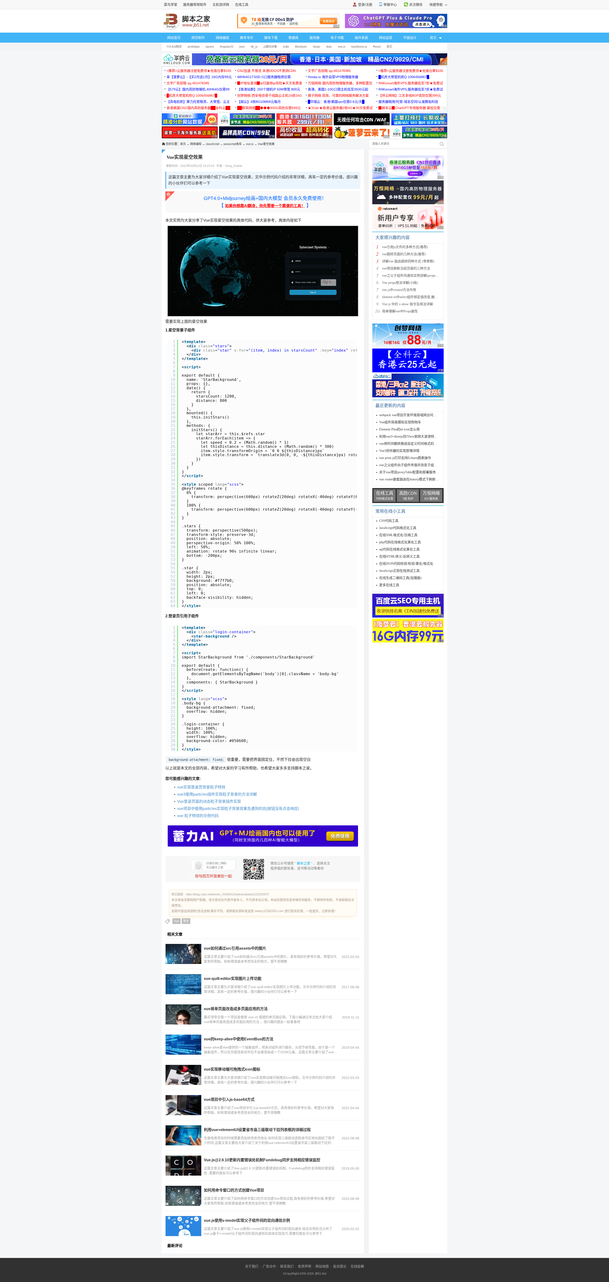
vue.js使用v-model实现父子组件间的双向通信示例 (247, 1220)
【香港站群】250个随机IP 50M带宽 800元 (268, 89)
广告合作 (269, 1266)
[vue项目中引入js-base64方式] (183, 1105)
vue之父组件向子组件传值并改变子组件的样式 (413, 465)
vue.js (341, 46)
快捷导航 (436, 4)
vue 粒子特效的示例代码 (198, 816)
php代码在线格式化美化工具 (400, 542)
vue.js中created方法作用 (399, 290)
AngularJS (226, 46)
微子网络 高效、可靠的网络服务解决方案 (338, 95)
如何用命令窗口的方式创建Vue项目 (234, 1190)
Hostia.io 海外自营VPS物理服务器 (333, 77)
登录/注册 (365, 4)
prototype (194, 46)
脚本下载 (271, 38)
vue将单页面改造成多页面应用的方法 (236, 1009)
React (377, 46)
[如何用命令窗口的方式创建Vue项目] (183, 1196)
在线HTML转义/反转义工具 (399, 556)
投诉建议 (339, 1266)
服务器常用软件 (194, 4)
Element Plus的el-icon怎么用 (399, 429)
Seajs (316, 46)
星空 (186, 921)
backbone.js (359, 46)
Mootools (301, 46)
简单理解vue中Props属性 (400, 311)
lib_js (254, 46)
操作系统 (361, 38)
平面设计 (410, 38)
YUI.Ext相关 (174, 46)
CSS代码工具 (388, 521)
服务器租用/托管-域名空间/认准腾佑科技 (408, 102)
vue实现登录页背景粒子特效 (201, 787)
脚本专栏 (246, 38)
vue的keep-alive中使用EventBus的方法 (238, 1039)
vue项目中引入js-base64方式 (229, 1099)
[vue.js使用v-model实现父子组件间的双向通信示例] (183, 1226)
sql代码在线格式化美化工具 (399, 549)
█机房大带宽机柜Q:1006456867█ (403, 77)
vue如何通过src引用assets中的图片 (235, 948)
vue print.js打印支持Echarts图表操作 (405, 458)
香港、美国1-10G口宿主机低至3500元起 (338, 89)
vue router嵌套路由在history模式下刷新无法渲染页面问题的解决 (425, 479)
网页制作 (198, 38)
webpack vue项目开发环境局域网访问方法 (409, 415)
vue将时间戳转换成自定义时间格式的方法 (410, 443)
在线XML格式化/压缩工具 (398, 535)
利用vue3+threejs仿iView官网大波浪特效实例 (411, 436)
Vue (176, 921)
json (242, 46)
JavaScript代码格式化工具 (397, 528)
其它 (389, 46)
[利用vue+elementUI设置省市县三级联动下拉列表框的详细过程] (183, 1135)
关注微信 (415, 4)
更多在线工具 (389, 585)
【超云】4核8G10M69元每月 (259, 102)
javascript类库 (233, 144)
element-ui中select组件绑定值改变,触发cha (412, 297)
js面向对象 (270, 46)
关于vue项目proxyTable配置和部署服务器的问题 (414, 472)
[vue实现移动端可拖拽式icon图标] (183, 1075)
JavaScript (212, 144)
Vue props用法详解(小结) (400, 282)
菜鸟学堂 (170, 4)
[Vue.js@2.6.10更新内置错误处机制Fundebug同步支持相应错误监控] (183, 1165)
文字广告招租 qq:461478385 (329, 71)
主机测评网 (220, 4)
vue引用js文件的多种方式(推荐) (405, 247)
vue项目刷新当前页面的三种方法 (406, 268)
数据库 (294, 38)
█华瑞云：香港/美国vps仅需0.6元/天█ (336, 102)
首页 (183, 144)
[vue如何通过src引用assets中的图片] (183, 954)
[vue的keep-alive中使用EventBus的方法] (183, 1044)
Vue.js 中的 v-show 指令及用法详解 (407, 304)
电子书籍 (337, 38)
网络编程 (222, 38)
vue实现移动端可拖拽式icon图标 (232, 1069)
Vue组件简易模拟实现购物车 (400, 422)
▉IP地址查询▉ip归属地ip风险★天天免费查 (269, 83)
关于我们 (251, 1266)
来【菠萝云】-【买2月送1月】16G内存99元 (199, 77)
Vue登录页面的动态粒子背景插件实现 (209, 801)
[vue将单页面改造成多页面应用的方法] (183, 1014)
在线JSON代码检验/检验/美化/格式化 (406, 563)
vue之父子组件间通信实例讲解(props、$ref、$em (417, 275)
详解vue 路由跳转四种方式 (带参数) (408, 261)
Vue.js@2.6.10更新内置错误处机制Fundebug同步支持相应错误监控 (262, 1160)
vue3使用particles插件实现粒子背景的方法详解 (217, 794)
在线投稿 (357, 1266)
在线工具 (241, 4)
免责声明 (304, 1266)
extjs (286, 46)
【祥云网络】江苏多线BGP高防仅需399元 (409, 95)
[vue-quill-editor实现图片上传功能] (183, 984)
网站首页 (174, 38)
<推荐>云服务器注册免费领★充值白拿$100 (199, 71)
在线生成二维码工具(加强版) (400, 578)
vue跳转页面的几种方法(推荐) (404, 254)
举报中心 (390, 4)
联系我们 (287, 1266)
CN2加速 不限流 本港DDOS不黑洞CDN (266, 71)
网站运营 (385, 38)
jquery (210, 46)
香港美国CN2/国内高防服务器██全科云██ (198, 108)
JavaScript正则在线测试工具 (399, 571)
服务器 (314, 38)
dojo (329, 46)
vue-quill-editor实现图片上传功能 (232, 979)
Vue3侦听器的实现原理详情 (399, 451)
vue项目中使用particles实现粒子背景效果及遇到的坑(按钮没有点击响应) (238, 809)
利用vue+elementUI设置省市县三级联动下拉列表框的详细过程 (257, 1130)
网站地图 (322, 1266)
